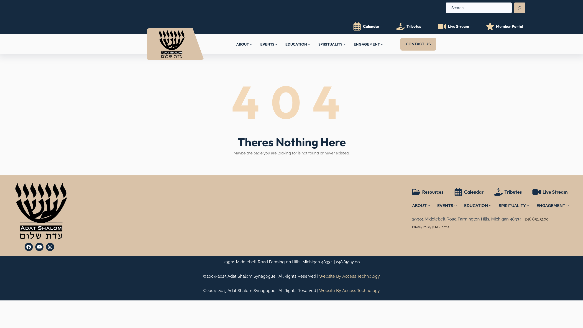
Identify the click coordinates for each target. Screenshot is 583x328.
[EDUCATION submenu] (309, 44)
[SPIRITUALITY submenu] (344, 44)
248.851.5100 (348, 261)
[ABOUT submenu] (251, 44)
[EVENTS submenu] (276, 44)
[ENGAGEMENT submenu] (382, 44)
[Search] (519, 8)
